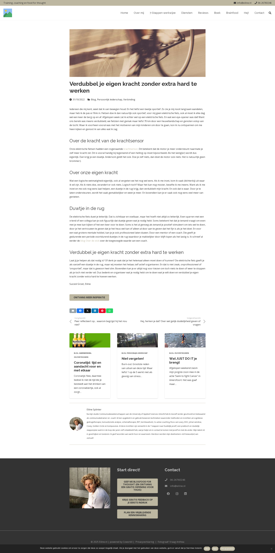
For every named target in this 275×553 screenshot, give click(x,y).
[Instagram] (176, 493)
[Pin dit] (102, 310)
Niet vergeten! (133, 358)
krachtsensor (130, 148)
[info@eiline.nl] (167, 486)
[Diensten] (78, 424)
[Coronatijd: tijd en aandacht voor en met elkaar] (89, 340)
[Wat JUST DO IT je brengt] (185, 340)
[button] (194, 13)
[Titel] (7, 13)
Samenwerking (85, 353)
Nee (215, 549)
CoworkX (127, 541)
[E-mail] (72, 310)
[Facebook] (168, 493)
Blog (76, 353)
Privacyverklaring (144, 541)
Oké (207, 549)
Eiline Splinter (94, 409)
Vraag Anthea (176, 541)
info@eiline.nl (177, 486)
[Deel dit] (80, 310)
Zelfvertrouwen (81, 357)
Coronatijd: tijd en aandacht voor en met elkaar (87, 366)
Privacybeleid (227, 549)
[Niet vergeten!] (137, 340)
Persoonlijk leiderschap (137, 353)
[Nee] (271, 548)
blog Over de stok (89, 240)
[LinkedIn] (185, 493)
